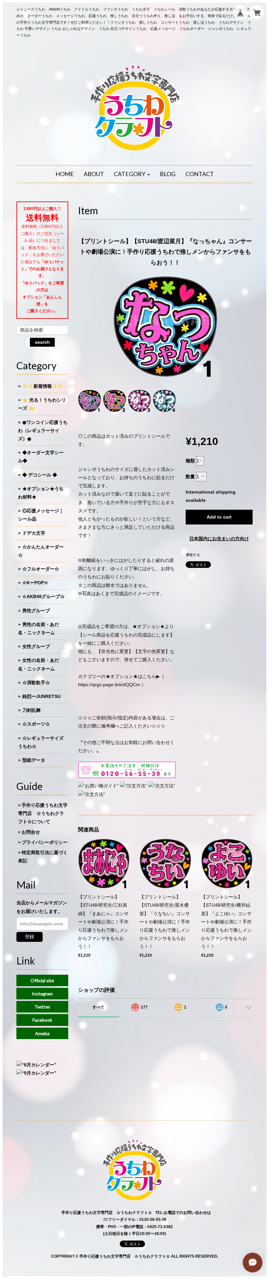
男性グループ (36, 610)
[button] (132, 174)
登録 (29, 936)
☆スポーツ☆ (36, 724)
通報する (193, 555)
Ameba (42, 1033)
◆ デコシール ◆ (39, 474)
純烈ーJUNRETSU (41, 696)
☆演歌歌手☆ (36, 682)
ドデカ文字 (33, 533)
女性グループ (36, 646)
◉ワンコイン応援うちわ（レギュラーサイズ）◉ (43, 430)
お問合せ (31, 832)
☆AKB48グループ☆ (43, 596)
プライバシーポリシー (45, 842)
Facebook (42, 1020)
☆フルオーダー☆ (40, 568)
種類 (190, 460)
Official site (42, 980)
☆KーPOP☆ (35, 582)
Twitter (42, 1007)
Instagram (42, 993)
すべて (98, 1007)
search (42, 342)
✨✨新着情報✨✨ (42, 386)
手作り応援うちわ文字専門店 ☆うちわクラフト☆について (43, 813)
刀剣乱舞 (31, 710)
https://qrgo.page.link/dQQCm (109, 684)
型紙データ (33, 760)
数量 (190, 476)
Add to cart (219, 517)
